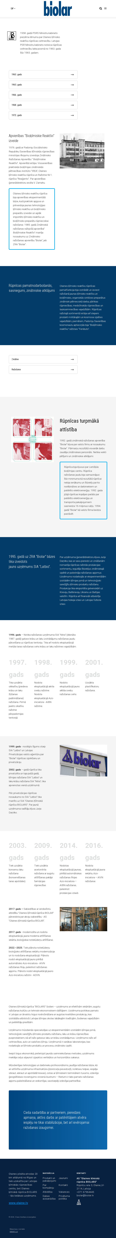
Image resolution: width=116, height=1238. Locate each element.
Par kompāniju (48, 1186)
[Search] (101, 8)
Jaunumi (63, 1178)
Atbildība (47, 1192)
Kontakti (63, 1185)
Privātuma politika (64, 1197)
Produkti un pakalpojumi (49, 1179)
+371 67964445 (85, 1192)
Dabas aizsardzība (49, 1197)
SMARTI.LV (14, 1231)
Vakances (64, 1192)
